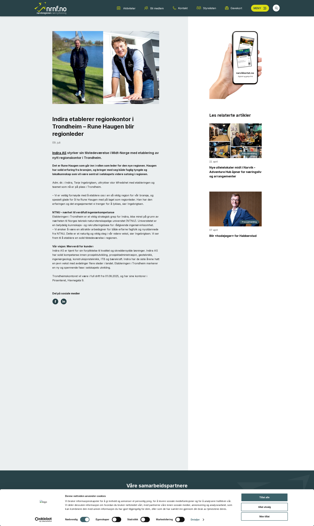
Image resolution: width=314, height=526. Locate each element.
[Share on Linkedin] (64, 301)
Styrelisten (209, 8)
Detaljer (195, 519)
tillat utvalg (264, 507)
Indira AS (59, 153)
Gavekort (236, 8)
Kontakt (183, 8)
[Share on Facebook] (55, 301)
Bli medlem (157, 8)
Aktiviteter (129, 8)
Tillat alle (264, 497)
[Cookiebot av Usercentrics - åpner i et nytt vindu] (43, 519)
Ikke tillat (264, 516)
